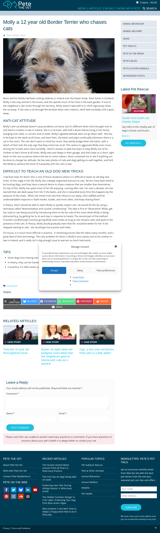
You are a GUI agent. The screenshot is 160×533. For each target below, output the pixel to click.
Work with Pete (128, 8)
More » (126, 135)
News (126, 39)
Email (63, 413)
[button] (116, 247)
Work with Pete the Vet (15, 470)
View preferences (106, 270)
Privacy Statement (80, 281)
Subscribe (131, 507)
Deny (80, 270)
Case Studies (12, 35)
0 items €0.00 (148, 2)
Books (109, 8)
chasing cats (12, 285)
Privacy (6, 528)
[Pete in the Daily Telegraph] (28, 496)
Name (10, 413)
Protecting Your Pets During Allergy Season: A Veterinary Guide (57, 488)
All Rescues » (133, 143)
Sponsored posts (134, 76)
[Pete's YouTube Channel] (35, 490)
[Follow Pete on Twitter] (14, 490)
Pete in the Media (133, 53)
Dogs (22, 35)
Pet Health (129, 46)
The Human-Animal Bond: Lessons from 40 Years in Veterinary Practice (55, 467)
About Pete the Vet (12, 464)
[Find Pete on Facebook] (6, 490)
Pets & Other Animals (136, 68)
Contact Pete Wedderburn (16, 476)
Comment (12, 393)
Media (82, 8)
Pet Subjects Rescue (92, 464)
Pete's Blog (130, 61)
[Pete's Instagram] (14, 496)
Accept (54, 270)
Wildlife (86, 487)
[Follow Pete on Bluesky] (21, 490)
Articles (95, 8)
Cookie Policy (78, 277)
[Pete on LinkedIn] (28, 490)
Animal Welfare (132, 31)
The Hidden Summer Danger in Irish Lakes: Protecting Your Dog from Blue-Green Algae (58, 500)
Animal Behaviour (133, 24)
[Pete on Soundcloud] (21, 496)
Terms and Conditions (20, 528)
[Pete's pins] (6, 496)
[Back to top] (155, 528)
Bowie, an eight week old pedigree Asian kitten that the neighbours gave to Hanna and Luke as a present (57, 356)
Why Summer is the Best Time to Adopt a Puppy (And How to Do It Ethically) (59, 511)
